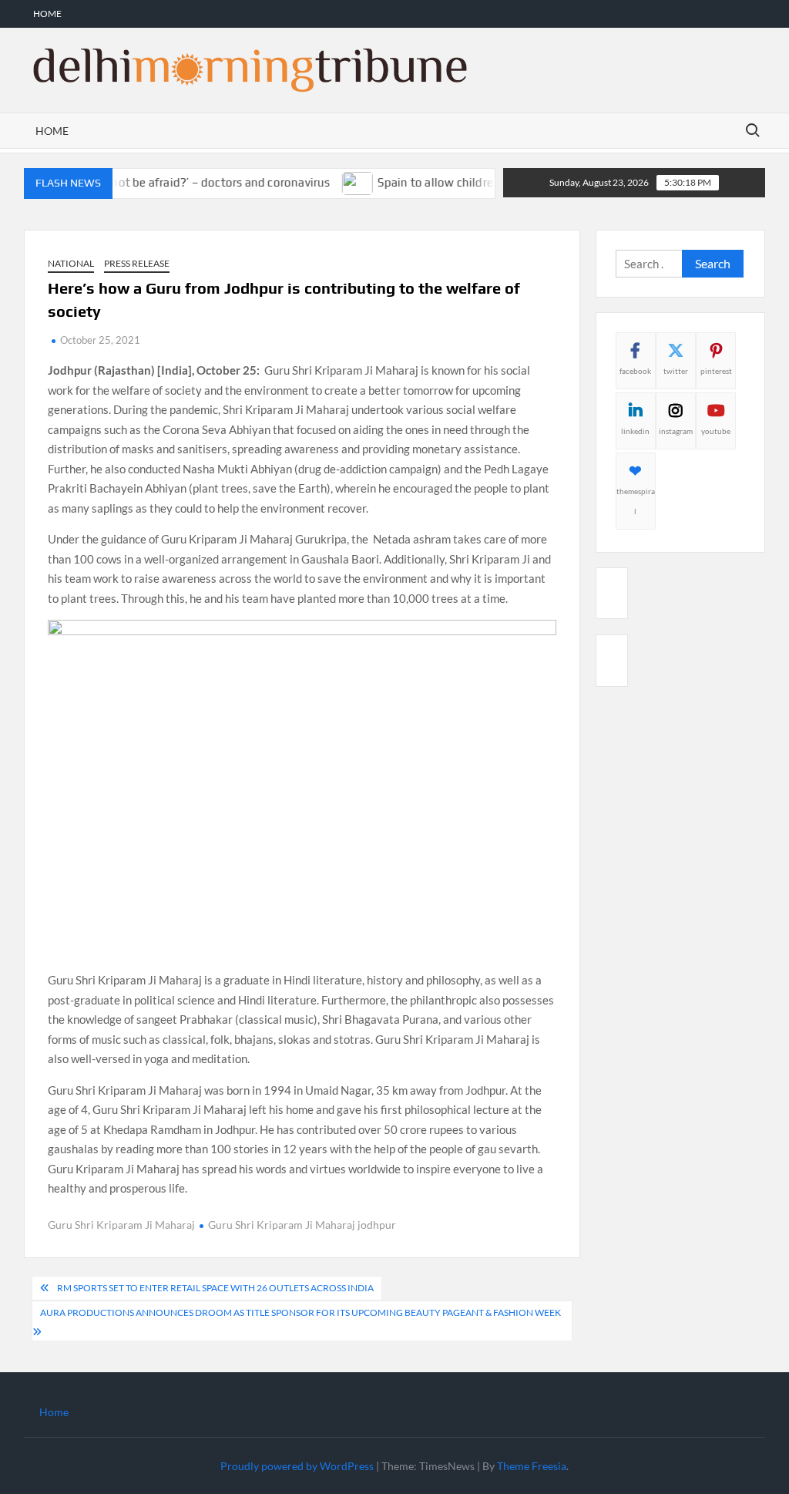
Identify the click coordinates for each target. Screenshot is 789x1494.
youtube (715, 431)
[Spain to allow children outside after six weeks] (340, 182)
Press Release (137, 263)
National (71, 263)
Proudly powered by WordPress (297, 1465)
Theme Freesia (531, 1465)
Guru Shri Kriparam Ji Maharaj (121, 1224)
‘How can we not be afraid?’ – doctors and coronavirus (168, 182)
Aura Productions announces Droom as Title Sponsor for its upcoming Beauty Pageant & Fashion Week (300, 1312)
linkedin (635, 431)
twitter (675, 370)
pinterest (716, 370)
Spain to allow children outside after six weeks (483, 182)
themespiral (635, 501)
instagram (676, 431)
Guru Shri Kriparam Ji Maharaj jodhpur (302, 1224)
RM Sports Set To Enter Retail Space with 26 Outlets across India (215, 1288)
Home (47, 13)
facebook (635, 370)
